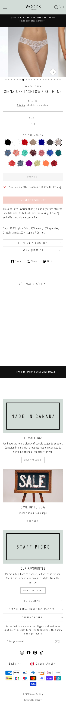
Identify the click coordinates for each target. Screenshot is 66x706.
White (16, 142)
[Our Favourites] (33, 547)
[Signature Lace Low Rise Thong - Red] (14, 335)
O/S (33, 124)
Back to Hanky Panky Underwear (35, 372)
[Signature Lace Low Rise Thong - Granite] (6, 338)
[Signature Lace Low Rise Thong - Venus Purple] (10, 345)
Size (33, 117)
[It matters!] (33, 416)
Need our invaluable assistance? (32, 609)
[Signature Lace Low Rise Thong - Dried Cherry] (6, 342)
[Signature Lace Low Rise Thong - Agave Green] (22, 338)
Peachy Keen (16, 152)
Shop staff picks (33, 590)
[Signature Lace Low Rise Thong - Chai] (18, 335)
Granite (50, 142)
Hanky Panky (33, 86)
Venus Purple (28, 163)
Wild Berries (54, 163)
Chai (33, 142)
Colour (33, 135)
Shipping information (33, 242)
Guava (41, 152)
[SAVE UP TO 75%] (33, 485)
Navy (41, 142)
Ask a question (33, 250)
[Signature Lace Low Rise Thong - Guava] (10, 342)
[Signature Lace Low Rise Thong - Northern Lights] (18, 342)
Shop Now (33, 521)
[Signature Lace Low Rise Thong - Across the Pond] (14, 342)
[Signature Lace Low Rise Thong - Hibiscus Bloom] (22, 342)
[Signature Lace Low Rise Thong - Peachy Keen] (18, 338)
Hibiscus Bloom (11, 163)
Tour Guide (20, 163)
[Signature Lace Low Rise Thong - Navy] (22, 335)
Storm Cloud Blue (7, 152)
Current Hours (32, 617)
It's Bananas (37, 163)
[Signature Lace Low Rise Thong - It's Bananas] (14, 345)
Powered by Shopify (33, 700)
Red (24, 142)
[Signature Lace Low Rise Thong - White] (10, 335)
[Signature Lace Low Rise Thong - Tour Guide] (6, 345)
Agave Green (24, 152)
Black (7, 142)
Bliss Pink (58, 142)
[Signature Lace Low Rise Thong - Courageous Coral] (18, 345)
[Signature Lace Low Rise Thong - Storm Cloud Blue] (14, 338)
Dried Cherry (33, 152)
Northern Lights (58, 152)
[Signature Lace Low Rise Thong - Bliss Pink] (10, 338)
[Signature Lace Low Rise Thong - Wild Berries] (22, 345)
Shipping (21, 105)
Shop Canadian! (33, 460)
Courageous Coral (45, 163)
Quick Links (32, 600)
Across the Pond (50, 152)
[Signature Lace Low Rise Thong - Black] (6, 335)
